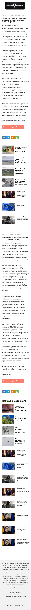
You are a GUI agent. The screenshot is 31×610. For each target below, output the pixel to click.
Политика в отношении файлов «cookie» (15, 601)
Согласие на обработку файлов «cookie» (15, 596)
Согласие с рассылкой (15, 592)
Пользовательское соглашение (15, 605)
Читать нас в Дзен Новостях (13, 127)
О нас (15, 588)
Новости (11, 15)
